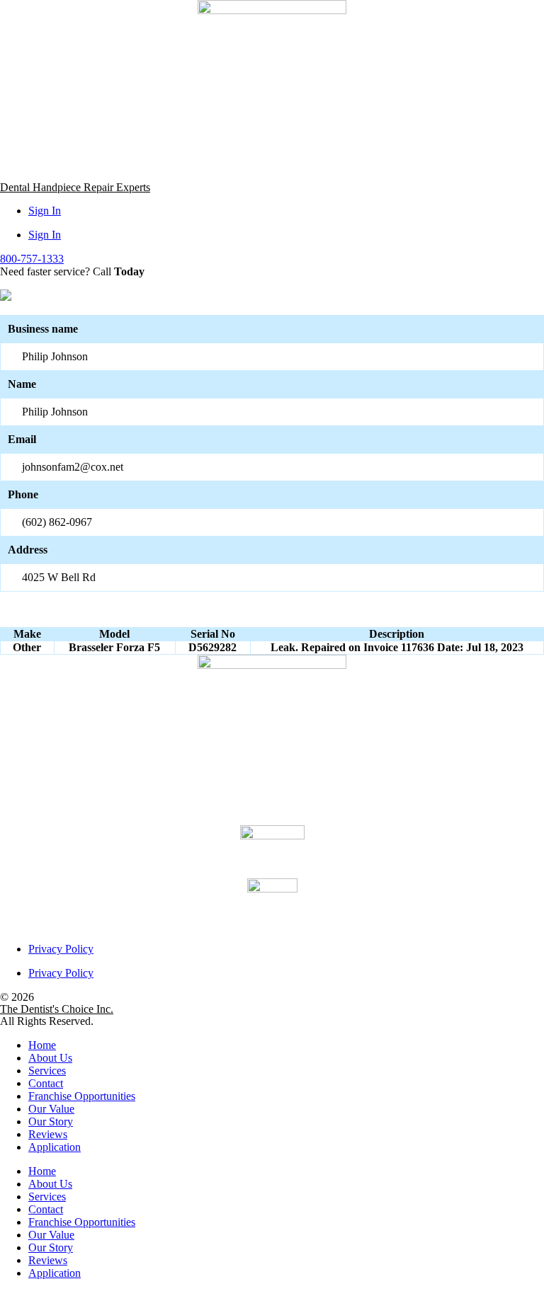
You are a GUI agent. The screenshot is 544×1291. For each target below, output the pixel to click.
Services (47, 1071)
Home (42, 1045)
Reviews (47, 1134)
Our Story (50, 1121)
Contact (45, 1083)
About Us (50, 1058)
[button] (32, 259)
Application (54, 1147)
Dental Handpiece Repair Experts (75, 187)
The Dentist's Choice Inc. (56, 1009)
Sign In (44, 211)
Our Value (51, 1109)
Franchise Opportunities (81, 1096)
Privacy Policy (61, 949)
